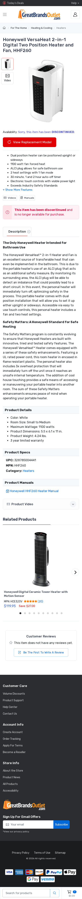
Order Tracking (12, 738)
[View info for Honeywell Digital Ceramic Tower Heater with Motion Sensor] (41, 559)
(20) (40, 601)
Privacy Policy (20, 852)
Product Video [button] (22, 504)
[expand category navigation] (4, 14)
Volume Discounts (14, 693)
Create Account (13, 732)
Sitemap (60, 852)
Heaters (61, 27)
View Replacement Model (31, 142)
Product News (11, 777)
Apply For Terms (13, 745)
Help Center (10, 707)
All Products (10, 784)
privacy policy (21, 831)
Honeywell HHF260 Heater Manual (34, 491)
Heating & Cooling (41, 27)
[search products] (54, 893)
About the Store (13, 770)
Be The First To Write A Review (43, 652)
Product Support (13, 700)
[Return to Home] (4, 27)
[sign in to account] (75, 14)
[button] (46, 90)
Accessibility (10, 790)
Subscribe (61, 824)
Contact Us (10, 713)
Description (17, 231)
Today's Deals (15, 3)
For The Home (19, 27)
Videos (12, 197)
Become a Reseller (14, 752)
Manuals (29, 197)
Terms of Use (42, 852)
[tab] (17, 232)
